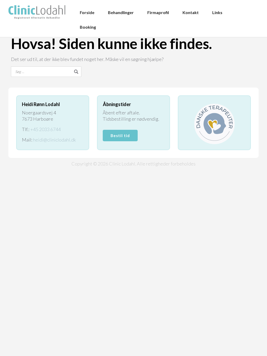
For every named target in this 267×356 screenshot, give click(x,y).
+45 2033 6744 (45, 129)
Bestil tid (120, 135)
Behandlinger (121, 12)
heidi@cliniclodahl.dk (54, 140)
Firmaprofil (158, 12)
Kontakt (191, 12)
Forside (87, 12)
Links (217, 12)
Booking (88, 26)
